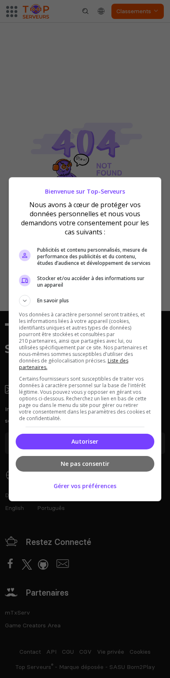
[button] (85, 300)
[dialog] (85, 339)
